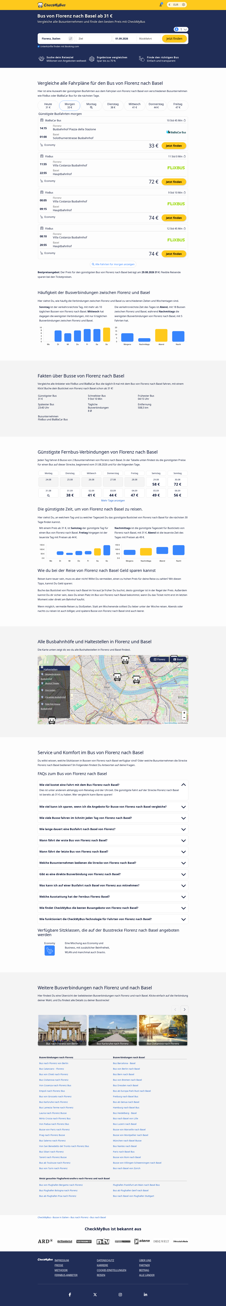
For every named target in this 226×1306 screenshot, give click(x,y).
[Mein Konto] (160, 4)
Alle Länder (147, 1275)
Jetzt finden (174, 146)
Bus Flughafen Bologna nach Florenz (58, 1190)
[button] (51, 720)
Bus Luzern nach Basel (125, 1124)
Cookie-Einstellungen (111, 1270)
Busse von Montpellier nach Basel (130, 1135)
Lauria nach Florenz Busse (53, 1113)
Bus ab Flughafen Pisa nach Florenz (57, 1195)
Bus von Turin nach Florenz (53, 1168)
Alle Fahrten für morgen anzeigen (115, 264)
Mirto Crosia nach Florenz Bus (55, 1118)
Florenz (161, 659)
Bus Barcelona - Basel (124, 1063)
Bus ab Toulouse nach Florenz (54, 1162)
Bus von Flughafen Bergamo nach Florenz (61, 1184)
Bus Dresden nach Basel (125, 1085)
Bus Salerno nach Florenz (52, 1140)
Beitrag (144, 1270)
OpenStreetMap (170, 723)
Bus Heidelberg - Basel (125, 1113)
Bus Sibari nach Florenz (51, 1151)
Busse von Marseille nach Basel (129, 1129)
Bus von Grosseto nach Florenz (55, 1096)
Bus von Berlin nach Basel (126, 1068)
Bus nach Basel (98, 1217)
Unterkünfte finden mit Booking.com (59, 46)
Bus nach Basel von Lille (125, 1118)
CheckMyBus (44, 1217)
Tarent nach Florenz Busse (53, 1157)
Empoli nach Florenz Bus (52, 1090)
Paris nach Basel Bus (124, 1151)
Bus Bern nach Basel (123, 1074)
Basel (179, 659)
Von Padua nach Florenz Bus (54, 1124)
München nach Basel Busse (127, 1140)
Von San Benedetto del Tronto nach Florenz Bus (64, 1146)
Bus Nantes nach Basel (125, 1146)
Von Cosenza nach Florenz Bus (55, 1085)
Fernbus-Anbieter (66, 1275)
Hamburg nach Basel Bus (126, 1107)
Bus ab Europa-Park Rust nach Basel (132, 1090)
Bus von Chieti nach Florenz (53, 1074)
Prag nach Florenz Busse (52, 1135)
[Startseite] (52, 5)
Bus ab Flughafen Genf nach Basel (131, 1190)
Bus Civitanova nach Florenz (53, 1079)
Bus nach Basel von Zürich (126, 1168)
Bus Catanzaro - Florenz (51, 1068)
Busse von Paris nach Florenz (54, 1129)
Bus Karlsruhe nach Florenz (53, 1102)
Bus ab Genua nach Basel (126, 1102)
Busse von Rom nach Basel (127, 1157)
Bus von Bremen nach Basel (127, 1079)
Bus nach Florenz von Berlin (53, 1063)
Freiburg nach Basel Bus (125, 1096)
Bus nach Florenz (79, 1217)
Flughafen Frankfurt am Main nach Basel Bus (136, 1184)
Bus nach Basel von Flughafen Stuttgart (133, 1195)
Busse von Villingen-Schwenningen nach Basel (137, 1162)
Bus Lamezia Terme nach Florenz (56, 1107)
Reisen (101, 1275)
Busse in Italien (61, 1217)
